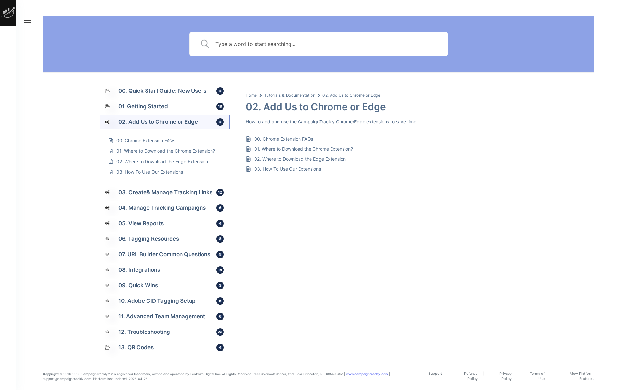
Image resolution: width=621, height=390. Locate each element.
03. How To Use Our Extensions (287, 169)
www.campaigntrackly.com (367, 374)
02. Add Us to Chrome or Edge (351, 95)
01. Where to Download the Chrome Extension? (303, 149)
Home (251, 95)
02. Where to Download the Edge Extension (300, 159)
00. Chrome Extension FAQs (283, 139)
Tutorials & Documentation (290, 95)
